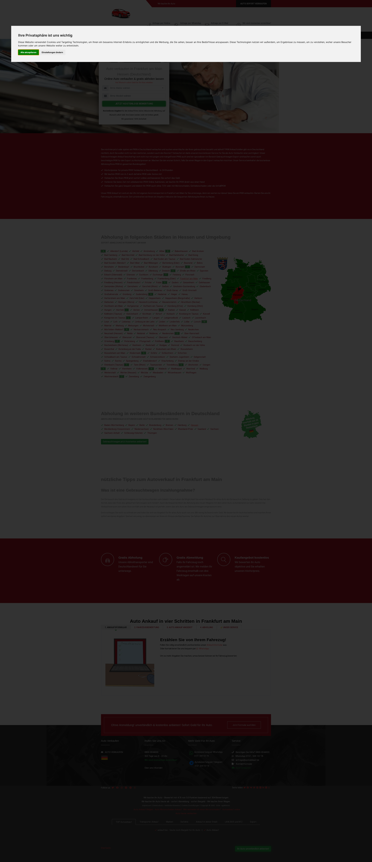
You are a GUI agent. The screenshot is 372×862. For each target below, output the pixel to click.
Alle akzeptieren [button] (28, 52)
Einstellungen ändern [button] (52, 52)
